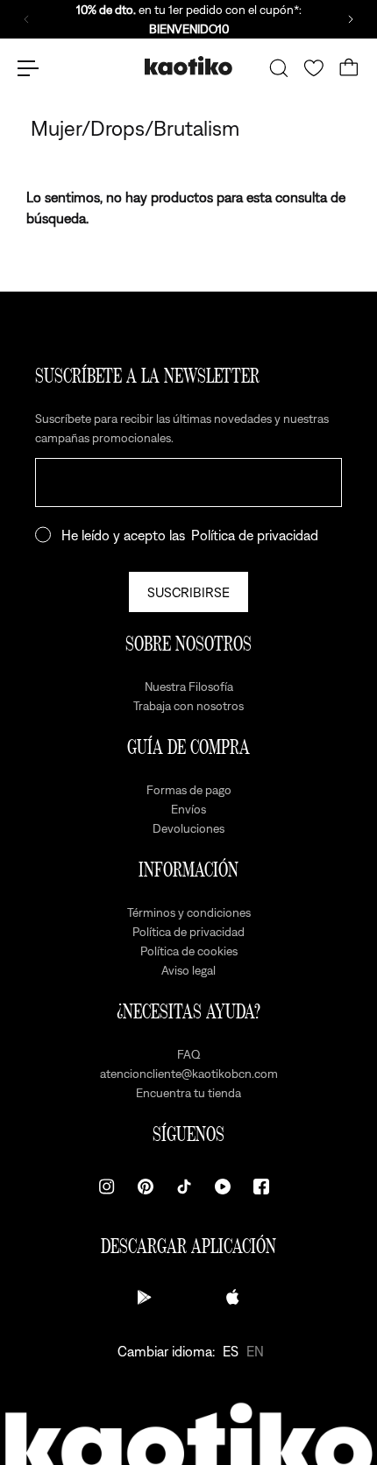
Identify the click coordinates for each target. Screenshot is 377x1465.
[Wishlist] (313, 68)
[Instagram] (107, 1186)
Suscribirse (188, 592)
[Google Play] (144, 1296)
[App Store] (232, 1296)
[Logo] (188, 68)
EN (255, 1351)
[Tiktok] (184, 1186)
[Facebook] (261, 1186)
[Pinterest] (145, 1186)
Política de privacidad (254, 535)
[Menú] (28, 68)
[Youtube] (222, 1186)
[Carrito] (348, 68)
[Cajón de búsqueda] (278, 68)
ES (230, 1351)
